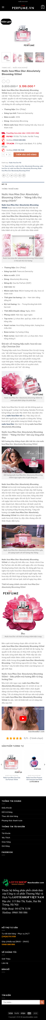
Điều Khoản (7, 808)
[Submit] (42, 1002)
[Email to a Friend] (16, 175)
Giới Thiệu (6, 959)
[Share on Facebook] (8, 175)
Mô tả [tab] (4, 184)
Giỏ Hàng (6, 846)
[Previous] (5, 33)
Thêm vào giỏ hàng (26, 154)
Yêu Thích (6, 838)
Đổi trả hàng (7, 812)
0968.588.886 (19, 140)
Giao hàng (6, 842)
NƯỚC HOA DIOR (23, 1)
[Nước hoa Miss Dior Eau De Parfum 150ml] (12, 762)
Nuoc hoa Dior (10, 166)
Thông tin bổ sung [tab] (10, 189)
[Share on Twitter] (12, 175)
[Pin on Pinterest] (20, 175)
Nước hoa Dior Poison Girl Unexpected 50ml (34, 779)
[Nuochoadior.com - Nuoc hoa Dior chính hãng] (23, 7)
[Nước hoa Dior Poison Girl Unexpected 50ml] (34, 762)
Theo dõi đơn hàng (10, 816)
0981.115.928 (18, 150)
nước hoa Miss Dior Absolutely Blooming (23, 168)
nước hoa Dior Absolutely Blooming (27, 166)
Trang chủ (6, 68)
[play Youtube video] (23, 718)
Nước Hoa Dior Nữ (20, 68)
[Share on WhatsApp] (4, 175)
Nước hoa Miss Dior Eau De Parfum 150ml (11, 779)
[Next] (41, 33)
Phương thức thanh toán (12, 820)
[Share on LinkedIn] (24, 175)
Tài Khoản (6, 833)
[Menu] (3, 7)
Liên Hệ (5, 963)
